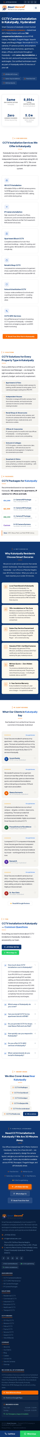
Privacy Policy (6, 1428)
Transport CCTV (9, 1310)
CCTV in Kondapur (21, 1098)
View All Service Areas (13, 1392)
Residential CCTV (10, 1296)
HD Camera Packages (11, 1284)
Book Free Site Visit (21, 1200)
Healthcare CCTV (9, 1307)
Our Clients (7, 1350)
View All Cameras (9, 1361)
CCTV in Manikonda (13, 1114)
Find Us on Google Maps (14, 1398)
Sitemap (6, 1364)
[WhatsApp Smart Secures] (21, 1258)
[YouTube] (32, 2)
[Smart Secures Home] (12, 1216)
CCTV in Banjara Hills (21, 1103)
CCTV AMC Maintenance (12, 1281)
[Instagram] (28, 2)
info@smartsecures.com (12, 1238)
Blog (5, 1353)
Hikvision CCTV (9, 1323)
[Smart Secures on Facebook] (3, 1258)
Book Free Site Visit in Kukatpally (21, 336)
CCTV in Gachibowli (21, 1093)
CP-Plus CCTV (9, 1320)
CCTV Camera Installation (12, 1278)
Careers (6, 1356)
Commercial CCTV (10, 1299)
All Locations (31, 1114)
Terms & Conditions (19, 1428)
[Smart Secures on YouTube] (12, 1258)
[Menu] (35, 8)
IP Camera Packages (10, 1287)
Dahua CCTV (8, 1326)
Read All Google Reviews (21, 903)
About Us (7, 1347)
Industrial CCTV (9, 1301)
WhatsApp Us (11, 953)
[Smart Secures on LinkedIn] (17, 1258)
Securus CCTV (9, 1332)
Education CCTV (9, 1304)
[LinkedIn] (35, 2)
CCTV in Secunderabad (21, 1109)
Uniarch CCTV (8, 1335)
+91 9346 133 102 (11, 2)
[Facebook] (25, 2)
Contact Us (7, 1358)
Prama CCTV (8, 1329)
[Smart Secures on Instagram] (8, 1258)
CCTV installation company (13, 30)
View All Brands (9, 1338)
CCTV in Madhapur (21, 1087)
